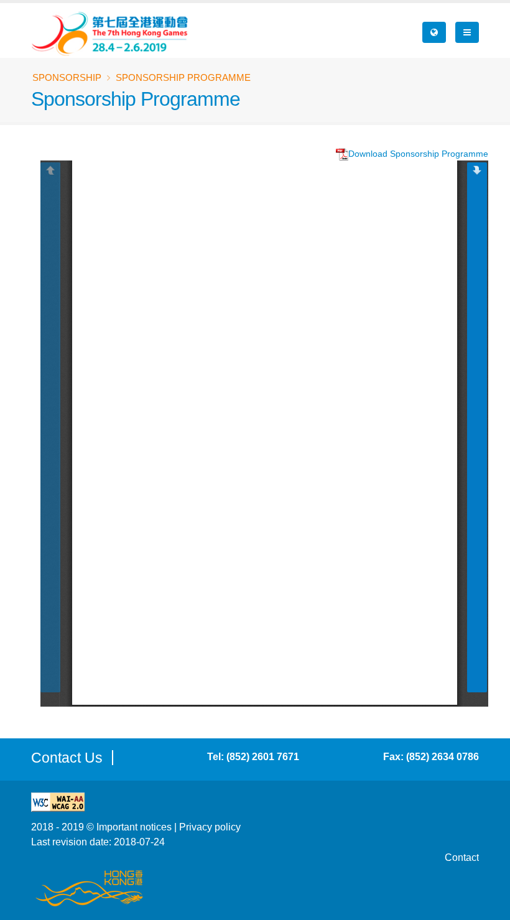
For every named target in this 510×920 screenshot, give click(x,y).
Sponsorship (66, 77)
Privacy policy (210, 826)
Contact (462, 857)
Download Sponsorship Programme (418, 154)
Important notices (134, 826)
